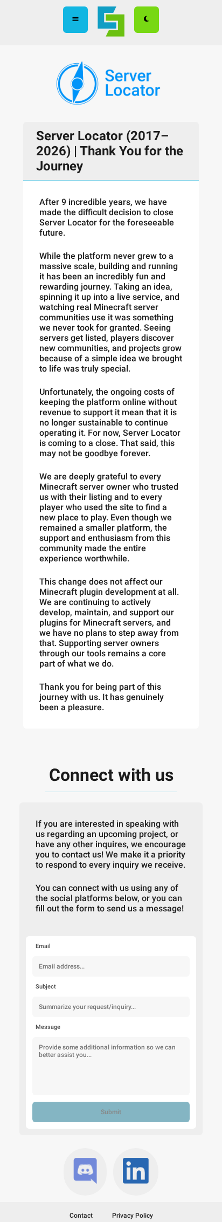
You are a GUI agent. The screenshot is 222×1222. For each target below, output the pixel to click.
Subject (46, 986)
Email (43, 946)
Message (48, 1027)
